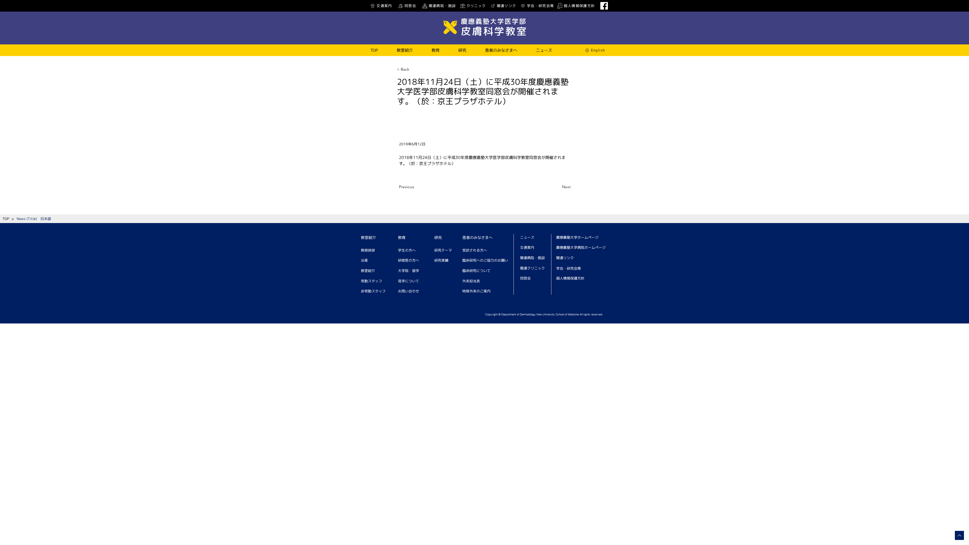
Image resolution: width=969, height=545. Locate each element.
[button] (404, 50)
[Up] (959, 535)
